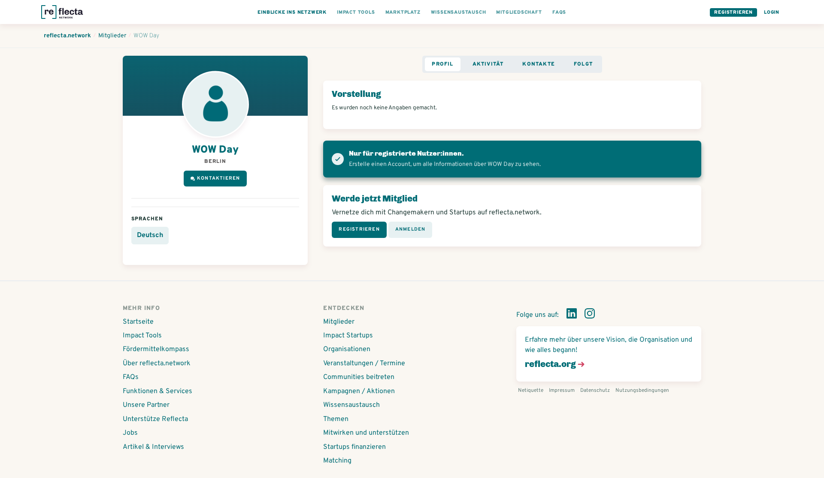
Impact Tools (142, 335)
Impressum (562, 390)
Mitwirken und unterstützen (366, 433)
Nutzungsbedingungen (642, 390)
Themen (335, 419)
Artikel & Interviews (153, 447)
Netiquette (530, 390)
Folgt (583, 64)
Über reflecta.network (157, 363)
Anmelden (410, 229)
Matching (337, 461)
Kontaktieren (218, 178)
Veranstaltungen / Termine (364, 363)
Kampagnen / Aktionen (359, 391)
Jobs (130, 433)
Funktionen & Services (157, 391)
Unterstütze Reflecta (155, 419)
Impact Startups (348, 335)
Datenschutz (595, 390)
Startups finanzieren (354, 447)
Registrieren (733, 12)
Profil (442, 64)
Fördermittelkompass (156, 349)
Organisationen (346, 349)
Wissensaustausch (351, 405)
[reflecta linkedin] (571, 315)
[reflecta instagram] (590, 315)
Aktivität (488, 64)
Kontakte (538, 64)
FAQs (131, 377)
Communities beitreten (358, 377)
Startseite (138, 322)
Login (771, 12)
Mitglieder (338, 322)
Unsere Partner (146, 405)
